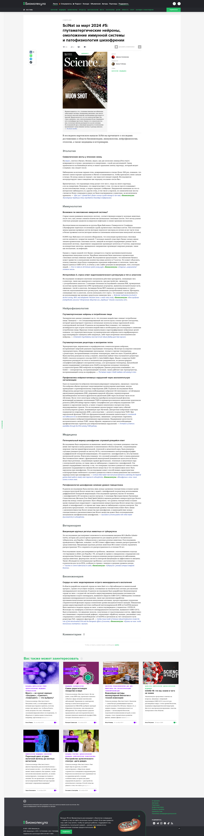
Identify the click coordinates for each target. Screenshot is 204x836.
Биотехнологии (92, 9)
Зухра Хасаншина (31, 790)
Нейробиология (78, 756)
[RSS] (172, 823)
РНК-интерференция (124, 688)
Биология (54, 9)
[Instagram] (161, 823)
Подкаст (77, 4)
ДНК (128, 686)
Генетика (75, 754)
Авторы (105, 4)
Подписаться (174, 9)
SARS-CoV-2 (148, 686)
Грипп (44, 686)
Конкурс (86, 4)
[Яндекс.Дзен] (165, 823)
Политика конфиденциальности (164, 814)
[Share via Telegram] (31, 59)
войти (117, 645)
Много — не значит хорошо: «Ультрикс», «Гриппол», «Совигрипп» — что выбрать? (40, 695)
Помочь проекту (158, 809)
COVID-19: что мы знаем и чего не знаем (160, 692)
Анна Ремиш (29, 722)
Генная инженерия (119, 686)
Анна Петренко (149, 722)
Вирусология (37, 686)
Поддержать (66, 831)
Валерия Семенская (71, 722)
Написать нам (157, 811)
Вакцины (29, 686)
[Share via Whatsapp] (31, 55)
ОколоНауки (110, 9)
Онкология (48, 754)
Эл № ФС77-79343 (48, 833)
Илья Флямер (109, 722)
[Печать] (139, 46)
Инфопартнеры (158, 807)
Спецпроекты (66, 4)
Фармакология (31, 690)
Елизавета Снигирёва (71, 790)
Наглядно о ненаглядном (144, 9)
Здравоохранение (32, 688)
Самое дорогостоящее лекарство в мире (76, 689)
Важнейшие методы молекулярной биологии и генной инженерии (118, 695)
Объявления (96, 4)
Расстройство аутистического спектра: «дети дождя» (79, 760)
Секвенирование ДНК (112, 690)
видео (67, 161)
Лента (55, 4)
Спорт (132, 9)
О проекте (156, 801)
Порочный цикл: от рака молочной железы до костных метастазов (40, 758)
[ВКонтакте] (154, 823)
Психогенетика (90, 756)
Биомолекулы (72, 9)
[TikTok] (168, 823)
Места (102, 9)
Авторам (155, 803)
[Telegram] (158, 823)
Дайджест (85, 53)
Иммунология (30, 754)
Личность (125, 9)
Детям (118, 9)
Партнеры (113, 4)
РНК (115, 688)
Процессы (82, 9)
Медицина (62, 9)
